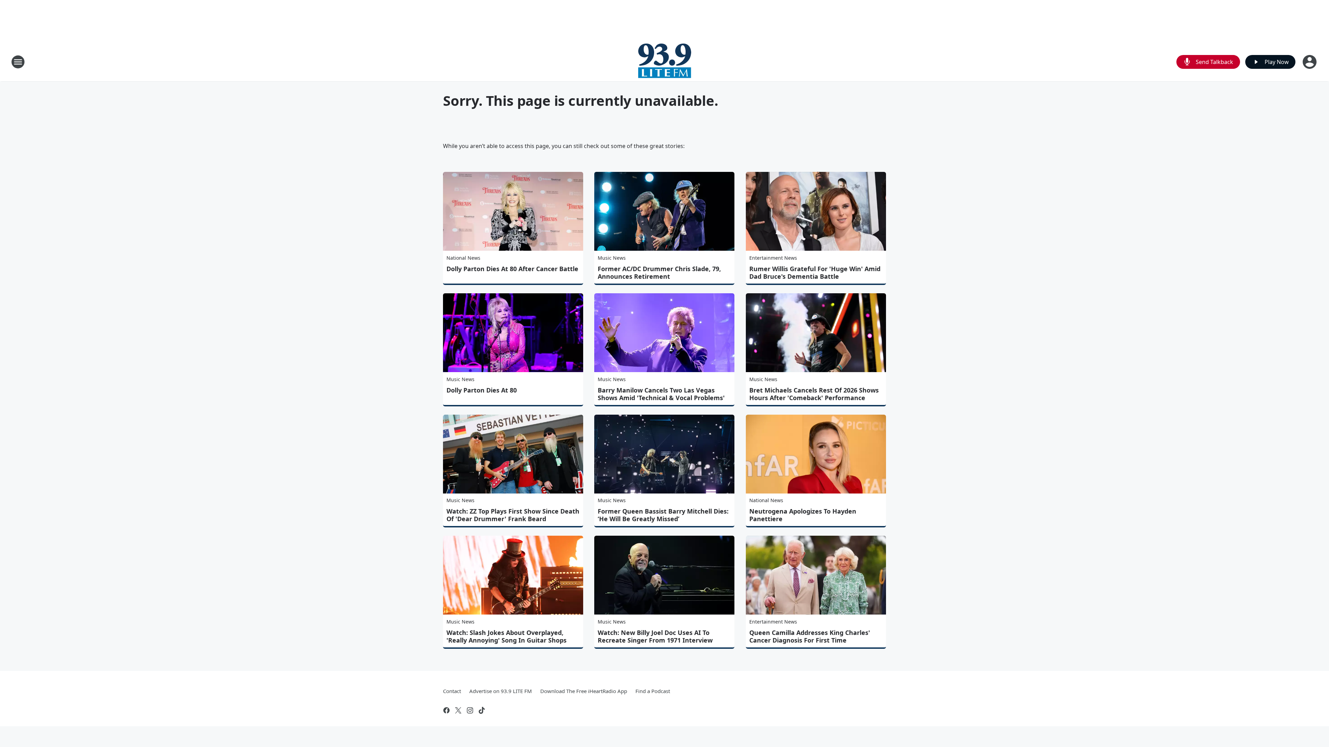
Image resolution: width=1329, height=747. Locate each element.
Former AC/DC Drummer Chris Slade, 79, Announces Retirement (659, 272)
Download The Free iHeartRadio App (583, 691)
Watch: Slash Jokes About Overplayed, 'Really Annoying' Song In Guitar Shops (506, 636)
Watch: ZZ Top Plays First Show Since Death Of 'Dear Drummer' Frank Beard (512, 515)
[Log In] (1310, 62)
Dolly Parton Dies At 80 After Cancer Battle (512, 269)
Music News (612, 258)
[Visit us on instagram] (470, 710)
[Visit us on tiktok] (482, 710)
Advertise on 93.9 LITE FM (500, 691)
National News (463, 258)
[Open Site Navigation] (18, 62)
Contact (452, 691)
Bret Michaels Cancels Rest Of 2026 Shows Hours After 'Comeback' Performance (814, 394)
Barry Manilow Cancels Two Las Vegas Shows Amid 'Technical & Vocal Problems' (661, 394)
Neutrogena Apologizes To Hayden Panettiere (802, 515)
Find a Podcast (652, 691)
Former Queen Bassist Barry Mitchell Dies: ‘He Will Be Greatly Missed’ (663, 515)
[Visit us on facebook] (446, 710)
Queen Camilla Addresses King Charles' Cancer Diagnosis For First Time (809, 636)
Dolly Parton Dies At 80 (481, 390)
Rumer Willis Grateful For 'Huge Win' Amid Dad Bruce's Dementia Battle (814, 272)
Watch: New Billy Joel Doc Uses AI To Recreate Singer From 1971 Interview (655, 636)
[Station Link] (664, 62)
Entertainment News (773, 258)
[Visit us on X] (458, 710)
